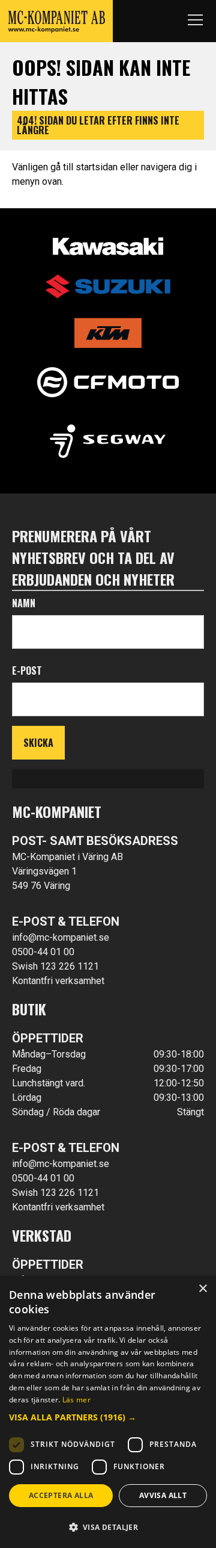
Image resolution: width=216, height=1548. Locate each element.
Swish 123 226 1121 (55, 966)
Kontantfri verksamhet (58, 980)
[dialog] (108, 1412)
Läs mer (76, 1400)
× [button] (202, 1288)
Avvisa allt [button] (163, 1495)
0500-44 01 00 (43, 952)
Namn (23, 603)
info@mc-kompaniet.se (60, 937)
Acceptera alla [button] (61, 1495)
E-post (27, 670)
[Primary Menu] (195, 21)
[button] (108, 1417)
